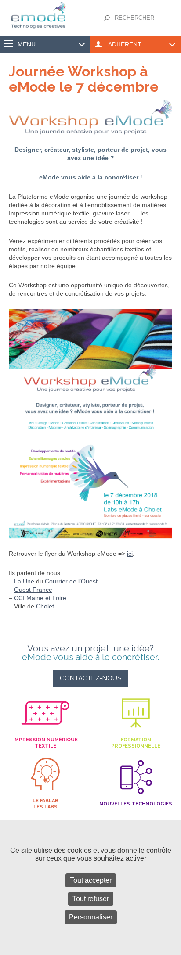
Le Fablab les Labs (45, 804)
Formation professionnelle (135, 743)
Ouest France (33, 589)
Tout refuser (90, 898)
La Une (24, 581)
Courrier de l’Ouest (71, 581)
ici (130, 553)
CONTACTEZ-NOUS (90, 678)
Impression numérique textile (45, 743)
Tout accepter (91, 880)
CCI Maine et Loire (40, 597)
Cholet (45, 606)
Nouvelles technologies (135, 804)
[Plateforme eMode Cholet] (45, 6)
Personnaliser (90, 917)
